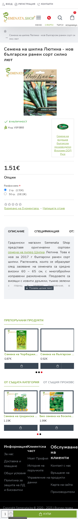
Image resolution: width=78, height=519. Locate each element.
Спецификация (46, 231)
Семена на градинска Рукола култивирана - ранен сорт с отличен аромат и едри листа (21, 416)
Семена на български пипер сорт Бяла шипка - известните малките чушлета (57, 354)
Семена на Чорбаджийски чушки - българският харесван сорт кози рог (21, 354)
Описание (16, 231)
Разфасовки (11, 185)
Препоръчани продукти (23, 320)
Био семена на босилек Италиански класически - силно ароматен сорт (57, 416)
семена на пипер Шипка (26, 252)
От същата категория (21, 382)
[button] (36, 372)
